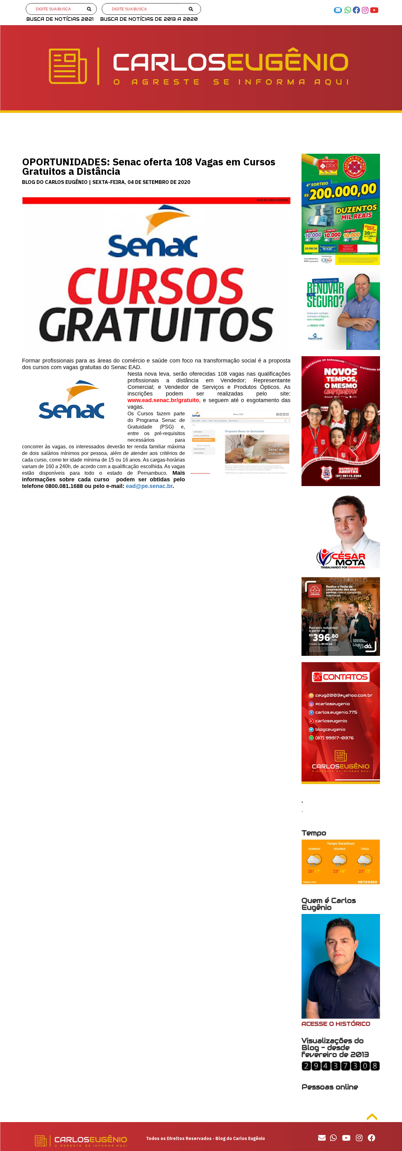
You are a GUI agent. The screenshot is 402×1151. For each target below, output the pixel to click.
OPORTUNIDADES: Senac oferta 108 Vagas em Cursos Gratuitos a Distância (148, 166)
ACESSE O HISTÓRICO (336, 1023)
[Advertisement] (156, 540)
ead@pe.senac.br (149, 486)
